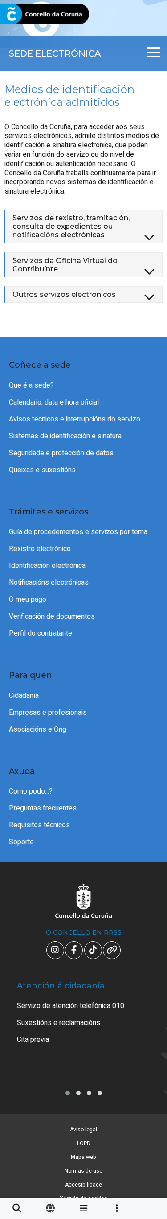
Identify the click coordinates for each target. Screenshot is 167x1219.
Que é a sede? (31, 385)
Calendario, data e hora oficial (54, 402)
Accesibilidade (83, 1185)
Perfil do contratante (40, 633)
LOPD (83, 1143)
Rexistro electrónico (40, 548)
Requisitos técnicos (39, 825)
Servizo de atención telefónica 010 (70, 1005)
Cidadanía (24, 695)
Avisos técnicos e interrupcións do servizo (74, 419)
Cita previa (33, 1039)
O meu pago (27, 599)
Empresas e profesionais (48, 712)
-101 (147, 1141)
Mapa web (83, 1157)
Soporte (21, 842)
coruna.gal (28, 14)
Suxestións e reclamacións (58, 1022)
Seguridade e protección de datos (61, 453)
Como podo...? (31, 791)
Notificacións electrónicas (49, 582)
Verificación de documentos (52, 616)
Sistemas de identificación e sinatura (65, 436)
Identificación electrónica (47, 565)
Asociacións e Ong (37, 729)
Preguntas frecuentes (43, 808)
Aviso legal (83, 1130)
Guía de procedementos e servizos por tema (78, 531)
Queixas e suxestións (42, 470)
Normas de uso (83, 1171)
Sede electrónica (55, 53)
